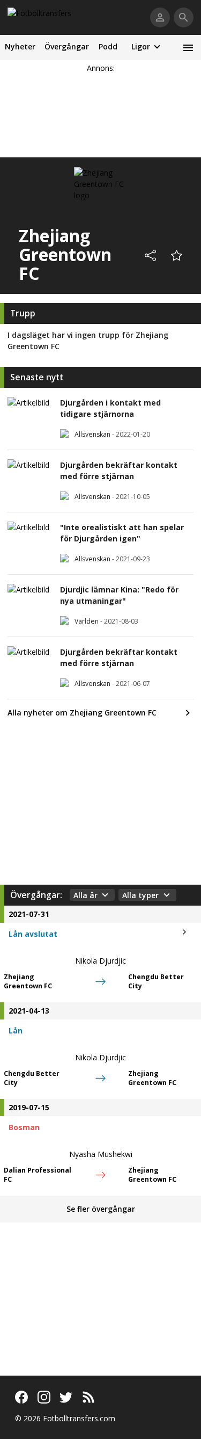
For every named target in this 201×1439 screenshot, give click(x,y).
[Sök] (183, 17)
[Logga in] (160, 17)
